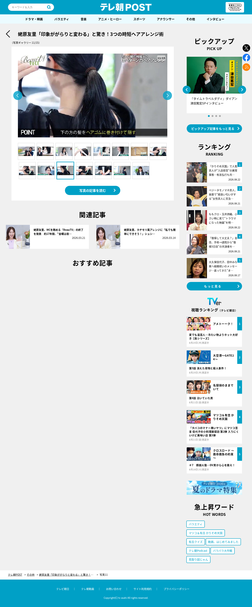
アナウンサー (166, 19)
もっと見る (213, 286)
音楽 (84, 19)
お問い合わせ (114, 589)
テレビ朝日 (62, 589)
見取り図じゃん (198, 559)
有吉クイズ (196, 542)
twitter (246, 48)
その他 (190, 19)
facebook (246, 57)
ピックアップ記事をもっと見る (212, 128)
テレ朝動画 (87, 589)
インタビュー (215, 19)
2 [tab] (212, 116)
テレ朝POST (126, 7)
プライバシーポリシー (176, 589)
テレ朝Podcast (198, 550)
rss (246, 67)
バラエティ (61, 19)
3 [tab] (216, 116)
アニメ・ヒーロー (110, 19)
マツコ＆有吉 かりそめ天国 (205, 533)
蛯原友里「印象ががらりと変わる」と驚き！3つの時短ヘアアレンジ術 (68, 574)
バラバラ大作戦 (222, 550)
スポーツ (139, 19)
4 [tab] (220, 116)
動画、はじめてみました (223, 542)
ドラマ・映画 (34, 19)
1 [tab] (209, 116)
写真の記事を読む (92, 190)
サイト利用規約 (143, 589)
